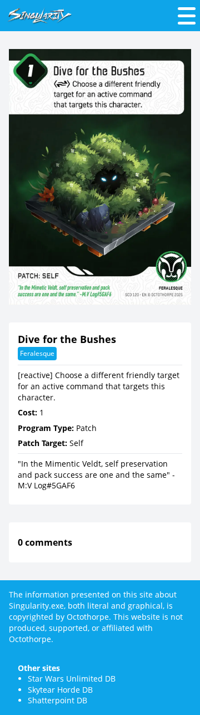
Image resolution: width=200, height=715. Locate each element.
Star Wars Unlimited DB (72, 678)
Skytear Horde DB (60, 689)
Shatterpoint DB (57, 700)
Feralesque (37, 353)
